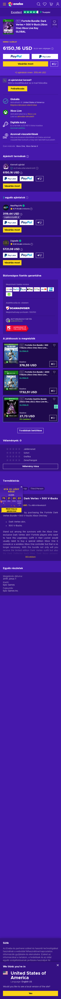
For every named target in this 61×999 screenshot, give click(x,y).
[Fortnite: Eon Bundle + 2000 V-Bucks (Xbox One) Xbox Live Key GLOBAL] (30, 382)
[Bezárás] (57, 965)
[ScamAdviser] (18, 308)
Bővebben (30, 557)
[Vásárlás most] (16, 56)
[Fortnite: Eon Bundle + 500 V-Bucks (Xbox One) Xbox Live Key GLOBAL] (30, 355)
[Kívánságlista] (44, 4)
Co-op (24, 489)
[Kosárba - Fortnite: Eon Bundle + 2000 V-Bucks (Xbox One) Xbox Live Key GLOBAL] (53, 391)
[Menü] (4, 4)
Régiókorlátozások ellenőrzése (23, 105)
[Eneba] (15, 4)
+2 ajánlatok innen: (30, 73)
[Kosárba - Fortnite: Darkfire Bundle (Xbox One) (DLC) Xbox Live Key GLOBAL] (53, 418)
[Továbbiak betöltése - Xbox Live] (5, 113)
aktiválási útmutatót (25, 116)
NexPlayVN (16, 206)
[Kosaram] (51, 4)
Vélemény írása (30, 466)
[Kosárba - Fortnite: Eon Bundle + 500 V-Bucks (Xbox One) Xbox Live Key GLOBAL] (53, 364)
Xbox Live (32, 114)
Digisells (14, 241)
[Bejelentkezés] (57, 4)
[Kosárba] (54, 64)
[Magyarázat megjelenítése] (31, 209)
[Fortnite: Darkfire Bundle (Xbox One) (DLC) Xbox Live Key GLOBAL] (30, 409)
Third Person (36, 489)
